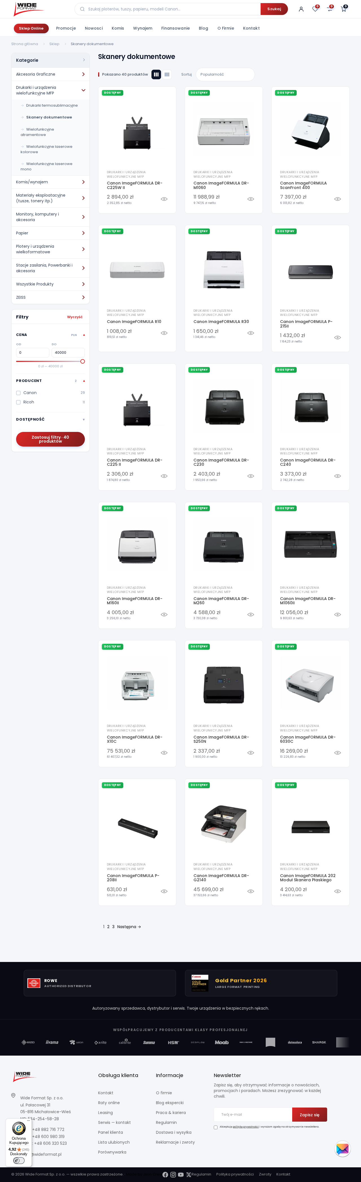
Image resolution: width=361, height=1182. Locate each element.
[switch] (19, 1160)
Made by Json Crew (144, 1174)
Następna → (129, 927)
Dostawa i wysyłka (173, 1132)
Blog (203, 28)
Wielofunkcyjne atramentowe (37, 132)
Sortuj (186, 74)
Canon (54, 393)
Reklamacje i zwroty (175, 1142)
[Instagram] (173, 1174)
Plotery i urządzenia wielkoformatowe (35, 249)
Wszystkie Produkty (35, 284)
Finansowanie (175, 28)
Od (18, 344)
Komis (118, 28)
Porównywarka (112, 1152)
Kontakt (251, 28)
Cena (46, 334)
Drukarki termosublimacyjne (52, 105)
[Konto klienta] (301, 9)
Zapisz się (310, 1115)
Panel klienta (110, 1132)
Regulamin (166, 1122)
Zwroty (265, 1174)
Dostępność (30, 419)
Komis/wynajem (32, 182)
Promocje (66, 28)
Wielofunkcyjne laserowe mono (46, 166)
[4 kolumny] (167, 74)
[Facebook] (165, 1174)
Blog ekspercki (170, 1103)
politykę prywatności (246, 1126)
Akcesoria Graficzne (35, 74)
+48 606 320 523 (50, 1143)
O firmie (225, 28)
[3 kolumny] (156, 74)
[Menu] (28, 1122)
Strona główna (24, 44)
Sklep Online (31, 28)
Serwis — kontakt (114, 1122)
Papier (22, 233)
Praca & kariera (171, 1112)
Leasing (105, 1112)
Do (54, 344)
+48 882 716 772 (48, 1129)
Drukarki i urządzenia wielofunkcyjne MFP (36, 90)
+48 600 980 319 (48, 1136)
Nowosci (94, 28)
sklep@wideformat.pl (40, 1154)
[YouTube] (181, 1174)
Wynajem (142, 28)
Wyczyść (75, 317)
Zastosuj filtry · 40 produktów (50, 439)
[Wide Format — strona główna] (39, 9)
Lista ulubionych (114, 1142)
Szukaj (274, 9)
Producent (46, 380)
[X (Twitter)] (188, 1174)
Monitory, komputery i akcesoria (37, 217)
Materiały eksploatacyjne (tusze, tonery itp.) (40, 198)
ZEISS (21, 297)
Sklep (54, 44)
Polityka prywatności (235, 1174)
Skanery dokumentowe (49, 117)
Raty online (109, 1103)
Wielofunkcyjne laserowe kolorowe (46, 149)
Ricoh (54, 402)
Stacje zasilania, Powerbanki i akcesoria (44, 268)
